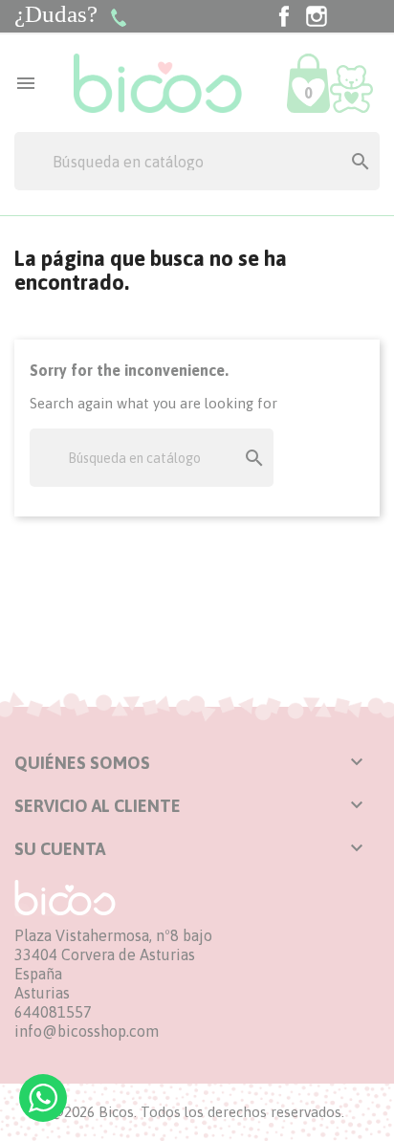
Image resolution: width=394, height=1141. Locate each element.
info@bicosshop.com (86, 1031)
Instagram (316, 16)
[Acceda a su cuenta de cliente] (351, 87)
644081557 (53, 1011)
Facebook (284, 16)
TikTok (349, 16)
